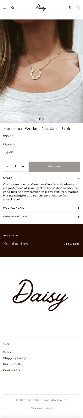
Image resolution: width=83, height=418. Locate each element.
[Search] (12, 7)
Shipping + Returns (15, 216)
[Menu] (4, 7)
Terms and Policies (41, 408)
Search (8, 352)
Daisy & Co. (33, 400)
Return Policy (13, 364)
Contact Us (11, 370)
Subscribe (71, 244)
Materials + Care (13, 207)
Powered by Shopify (54, 400)
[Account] (70, 7)
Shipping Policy (14, 358)
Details (7, 178)
